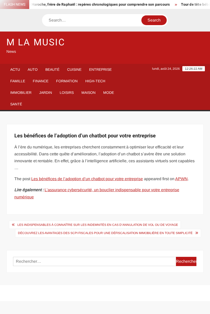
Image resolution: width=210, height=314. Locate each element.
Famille (17, 81)
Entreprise (100, 69)
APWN (181, 179)
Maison (88, 92)
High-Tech (95, 81)
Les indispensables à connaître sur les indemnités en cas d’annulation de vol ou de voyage (97, 225)
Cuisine (74, 69)
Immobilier (21, 92)
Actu (15, 69)
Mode (108, 92)
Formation (67, 81)
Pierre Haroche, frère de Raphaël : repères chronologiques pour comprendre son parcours (92, 4)
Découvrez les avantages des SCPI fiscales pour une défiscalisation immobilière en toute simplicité (105, 233)
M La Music (35, 42)
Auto (33, 69)
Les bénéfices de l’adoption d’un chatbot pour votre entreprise (87, 179)
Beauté (52, 69)
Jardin (45, 92)
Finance (40, 81)
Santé (16, 104)
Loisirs (67, 92)
